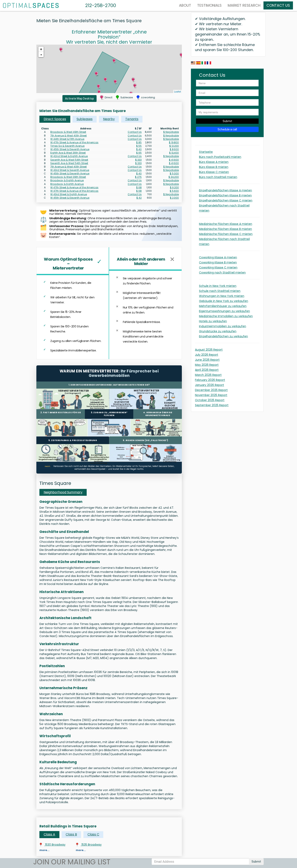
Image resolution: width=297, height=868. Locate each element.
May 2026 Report (207, 365)
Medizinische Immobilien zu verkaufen (226, 316)
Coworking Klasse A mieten (218, 257)
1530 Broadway (54, 845)
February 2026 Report (210, 380)
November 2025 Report (211, 395)
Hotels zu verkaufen (213, 321)
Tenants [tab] (131, 119)
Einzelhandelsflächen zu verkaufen (223, 336)
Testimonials (209, 5)
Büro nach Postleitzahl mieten (220, 157)
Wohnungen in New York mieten (221, 296)
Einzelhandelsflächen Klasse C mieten (225, 200)
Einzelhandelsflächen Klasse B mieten (225, 195)
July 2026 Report (206, 355)
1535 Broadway (91, 845)
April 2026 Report (207, 370)
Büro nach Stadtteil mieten (218, 177)
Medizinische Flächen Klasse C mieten (226, 234)
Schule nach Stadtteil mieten (219, 291)
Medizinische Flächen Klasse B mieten (225, 229)
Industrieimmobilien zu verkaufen (222, 326)
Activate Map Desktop (79, 98)
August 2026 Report (209, 350)
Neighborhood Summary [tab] (63, 492)
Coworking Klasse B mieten (218, 262)
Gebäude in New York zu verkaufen (223, 301)
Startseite (206, 152)
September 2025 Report (212, 405)
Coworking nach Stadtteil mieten (222, 272)
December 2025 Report (211, 390)
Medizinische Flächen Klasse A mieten (225, 224)
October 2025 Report (209, 400)
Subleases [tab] (85, 119)
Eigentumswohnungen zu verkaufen (224, 311)
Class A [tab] (49, 834)
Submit (227, 121)
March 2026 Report (208, 375)
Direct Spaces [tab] (55, 119)
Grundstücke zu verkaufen (217, 331)
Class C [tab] (93, 834)
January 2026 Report (209, 385)
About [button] (185, 5)
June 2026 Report (207, 360)
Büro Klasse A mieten (214, 162)
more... (44, 850)
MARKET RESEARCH (244, 5)
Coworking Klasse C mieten (218, 267)
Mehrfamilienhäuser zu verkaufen (222, 306)
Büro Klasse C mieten (214, 172)
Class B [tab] (71, 834)
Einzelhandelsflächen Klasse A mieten (225, 190)
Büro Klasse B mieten (213, 167)
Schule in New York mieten (217, 286)
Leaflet (177, 91)
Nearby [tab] (109, 119)
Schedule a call (227, 129)
